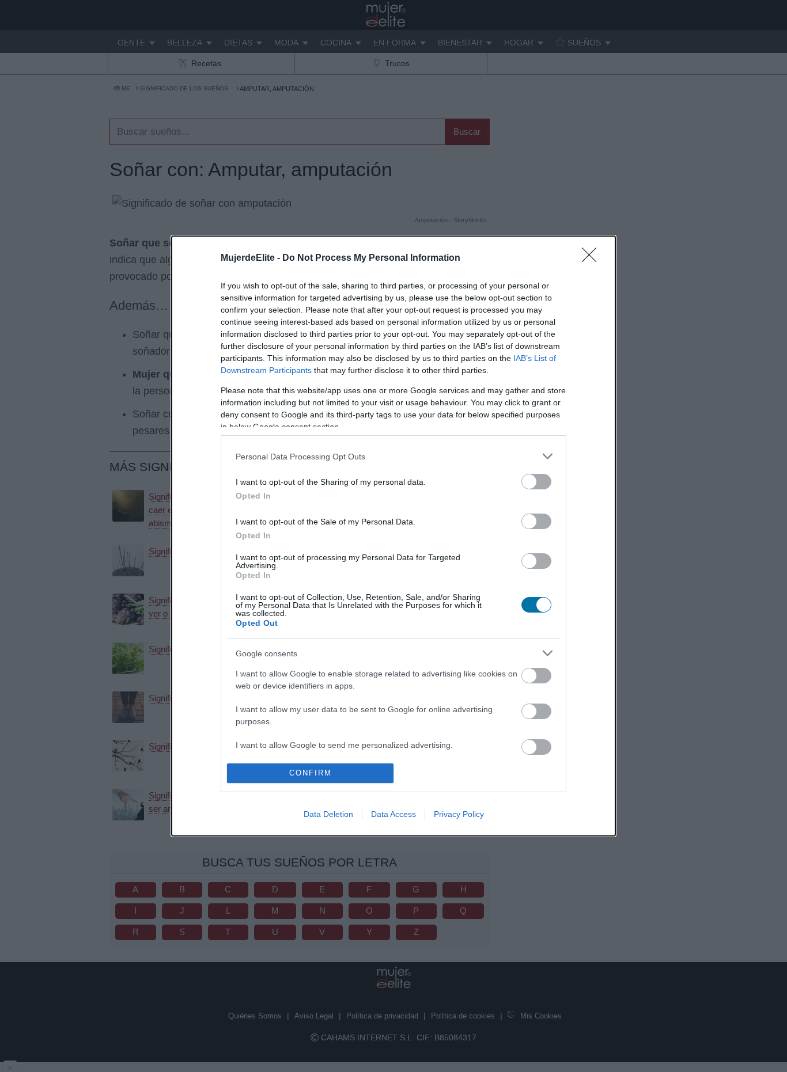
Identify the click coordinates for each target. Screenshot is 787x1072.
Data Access (393, 814)
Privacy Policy (459, 814)
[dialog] (393, 536)
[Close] (593, 258)
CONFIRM (310, 773)
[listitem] (393, 456)
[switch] (536, 481)
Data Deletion (328, 814)
